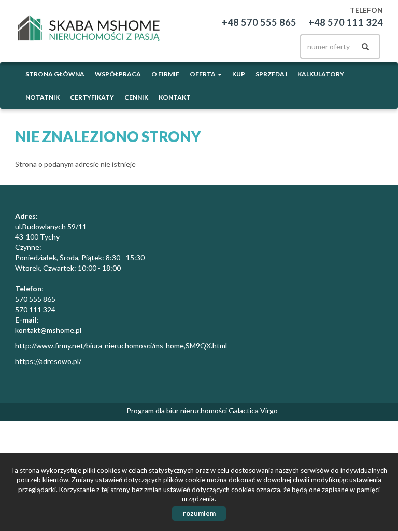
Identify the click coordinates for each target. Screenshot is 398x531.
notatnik (42, 97)
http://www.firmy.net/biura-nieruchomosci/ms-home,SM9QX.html (121, 345)
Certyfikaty (92, 97)
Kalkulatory (320, 74)
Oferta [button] (203, 74)
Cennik (136, 97)
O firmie (165, 74)
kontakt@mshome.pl (48, 330)
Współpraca (118, 74)
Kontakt (175, 97)
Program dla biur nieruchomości (177, 410)
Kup (238, 74)
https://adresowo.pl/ (48, 361)
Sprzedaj (271, 74)
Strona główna (54, 74)
